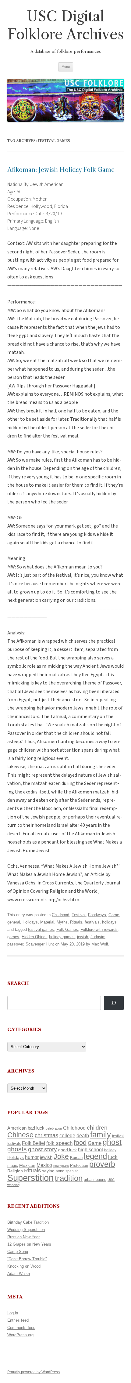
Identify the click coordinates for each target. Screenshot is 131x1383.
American (17, 1128)
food (80, 1142)
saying (48, 1170)
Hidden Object (34, 937)
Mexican (27, 1165)
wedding (13, 1185)
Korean (76, 1157)
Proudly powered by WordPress (33, 1372)
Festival (79, 915)
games (13, 937)
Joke (61, 1156)
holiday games (62, 937)
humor (32, 1157)
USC (111, 1180)
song (60, 1171)
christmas (46, 1135)
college (67, 1135)
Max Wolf (99, 944)
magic (12, 1165)
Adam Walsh (18, 1273)
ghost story (42, 1149)
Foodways (97, 915)
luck (113, 1157)
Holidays (30, 922)
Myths (62, 922)
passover (15, 944)
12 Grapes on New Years (29, 1244)
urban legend (95, 1179)
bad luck (36, 1128)
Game (113, 915)
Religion (15, 1170)
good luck (67, 1149)
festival (118, 1136)
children (97, 1127)
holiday (110, 1150)
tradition (69, 1178)
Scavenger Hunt (40, 944)
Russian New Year (23, 1237)
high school (90, 1149)
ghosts (17, 1148)
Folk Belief (33, 1143)
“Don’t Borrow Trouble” (27, 1259)
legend (95, 1156)
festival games (41, 929)
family (100, 1134)
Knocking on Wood (24, 1266)
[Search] (114, 1003)
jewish (82, 937)
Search (18, 983)
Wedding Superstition (26, 1229)
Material (47, 922)
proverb (102, 1164)
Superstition (30, 1178)
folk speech (59, 1143)
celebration (54, 1128)
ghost (112, 1142)
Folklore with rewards (99, 929)
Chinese (20, 1135)
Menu (66, 66)
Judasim (97, 937)
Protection (79, 1165)
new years (61, 1165)
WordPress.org (20, 1335)
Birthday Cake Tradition (28, 1222)
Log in (12, 1313)
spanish (72, 1171)
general (13, 922)
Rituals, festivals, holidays (93, 922)
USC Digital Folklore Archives (66, 25)
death (82, 1135)
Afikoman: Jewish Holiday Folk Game (61, 169)
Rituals (32, 1170)
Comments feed (21, 1327)
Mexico (44, 1165)
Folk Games (67, 929)
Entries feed (18, 1320)
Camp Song (17, 1251)
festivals (14, 1144)
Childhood (60, 915)
